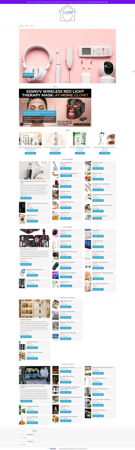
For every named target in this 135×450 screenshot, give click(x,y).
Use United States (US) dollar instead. (95, 2)
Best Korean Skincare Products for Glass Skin (38, 125)
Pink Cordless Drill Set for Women (28, 259)
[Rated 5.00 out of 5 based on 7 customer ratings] (103, 174)
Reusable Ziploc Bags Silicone (67, 212)
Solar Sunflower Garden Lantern (67, 377)
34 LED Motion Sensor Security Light (101, 409)
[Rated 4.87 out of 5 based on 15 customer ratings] (71, 312)
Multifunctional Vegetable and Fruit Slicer (102, 215)
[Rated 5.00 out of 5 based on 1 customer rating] (34, 270)
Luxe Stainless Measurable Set (99, 226)
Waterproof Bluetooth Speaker (67, 272)
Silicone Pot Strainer (97, 183)
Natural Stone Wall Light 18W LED (100, 398)
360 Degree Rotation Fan (66, 240)
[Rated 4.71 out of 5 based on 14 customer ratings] (103, 184)
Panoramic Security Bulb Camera (100, 272)
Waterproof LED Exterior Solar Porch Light (102, 377)
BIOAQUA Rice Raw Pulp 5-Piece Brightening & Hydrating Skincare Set (30, 158)
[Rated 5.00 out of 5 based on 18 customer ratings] (71, 263)
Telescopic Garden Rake (32, 427)
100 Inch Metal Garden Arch (99, 388)
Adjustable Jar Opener (32, 225)
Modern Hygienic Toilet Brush (34, 290)
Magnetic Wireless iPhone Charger (68, 261)
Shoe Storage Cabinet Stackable (67, 321)
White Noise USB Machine (98, 261)
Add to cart (80, 163)
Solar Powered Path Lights (98, 420)
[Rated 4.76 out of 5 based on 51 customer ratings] (71, 174)
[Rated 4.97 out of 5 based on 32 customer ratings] (71, 224)
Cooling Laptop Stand (97, 251)
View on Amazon (66, 185)
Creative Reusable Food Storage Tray (69, 183)
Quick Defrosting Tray (65, 201)
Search (34, 441)
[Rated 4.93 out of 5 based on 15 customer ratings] (71, 192)
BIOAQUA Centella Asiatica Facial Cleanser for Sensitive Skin (79, 158)
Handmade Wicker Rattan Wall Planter (69, 426)
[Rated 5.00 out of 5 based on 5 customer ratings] (103, 389)
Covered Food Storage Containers (35, 362)
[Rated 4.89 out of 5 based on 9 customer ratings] (38, 291)
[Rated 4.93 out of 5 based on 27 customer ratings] (71, 293)
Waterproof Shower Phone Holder (68, 342)
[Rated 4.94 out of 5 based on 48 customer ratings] (71, 252)
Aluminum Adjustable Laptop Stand (35, 279)
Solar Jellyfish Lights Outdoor (67, 386)
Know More (26, 77)
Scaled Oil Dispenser (65, 222)
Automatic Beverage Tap (66, 172)
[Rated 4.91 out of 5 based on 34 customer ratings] (103, 216)
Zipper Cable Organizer (32, 351)
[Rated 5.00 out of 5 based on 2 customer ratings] (103, 206)
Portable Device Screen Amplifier (68, 282)
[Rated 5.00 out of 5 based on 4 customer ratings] (38, 216)
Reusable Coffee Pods (65, 190)
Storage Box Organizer (26, 329)
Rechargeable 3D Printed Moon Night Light (102, 282)
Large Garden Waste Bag (32, 416)
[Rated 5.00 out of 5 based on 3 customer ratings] (38, 353)
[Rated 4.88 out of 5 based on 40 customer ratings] (103, 252)
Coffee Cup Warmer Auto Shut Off (100, 293)
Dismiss (106, 2)
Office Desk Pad (96, 240)
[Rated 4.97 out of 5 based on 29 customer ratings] (103, 421)
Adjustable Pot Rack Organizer (67, 332)
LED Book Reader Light (65, 251)
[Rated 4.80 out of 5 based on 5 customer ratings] (103, 284)
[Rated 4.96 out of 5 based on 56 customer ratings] (103, 241)
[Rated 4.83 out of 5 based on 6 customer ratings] (71, 202)
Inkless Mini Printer (64, 291)
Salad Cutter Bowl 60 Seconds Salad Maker (102, 204)
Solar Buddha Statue (65, 416)
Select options (30, 163)
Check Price (97, 228)
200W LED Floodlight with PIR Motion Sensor (71, 407)
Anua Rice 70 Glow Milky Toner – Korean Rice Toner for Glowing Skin (55, 158)
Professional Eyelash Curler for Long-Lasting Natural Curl (104, 158)
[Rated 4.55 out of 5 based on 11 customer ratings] (38, 428)
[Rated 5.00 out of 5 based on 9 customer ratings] (103, 400)
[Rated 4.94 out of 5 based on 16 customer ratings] (71, 323)
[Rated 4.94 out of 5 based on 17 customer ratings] (71, 241)
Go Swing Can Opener (97, 172)
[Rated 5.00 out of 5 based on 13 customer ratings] (103, 273)
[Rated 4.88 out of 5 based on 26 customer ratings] (71, 213)
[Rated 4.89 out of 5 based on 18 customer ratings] (103, 263)
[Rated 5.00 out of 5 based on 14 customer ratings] (71, 333)
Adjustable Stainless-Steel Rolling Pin (101, 194)
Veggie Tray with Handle (66, 311)
